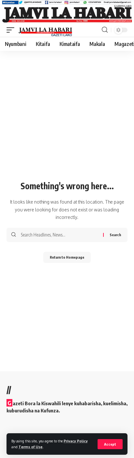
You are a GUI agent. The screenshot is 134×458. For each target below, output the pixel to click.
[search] (104, 30)
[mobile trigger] (12, 30)
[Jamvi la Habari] (45, 30)
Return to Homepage (67, 257)
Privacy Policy (76, 441)
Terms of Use (31, 447)
